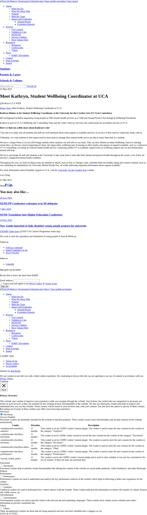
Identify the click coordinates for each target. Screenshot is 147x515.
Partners (15, 14)
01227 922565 (12, 253)
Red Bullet (15, 371)
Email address (6, 280)
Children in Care (19, 32)
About (8, 6)
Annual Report (24, 21)
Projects (9, 27)
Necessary (8, 414)
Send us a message (14, 247)
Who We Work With (20, 11)
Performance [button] (5, 473)
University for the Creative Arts (72, 170)
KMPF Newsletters (20, 55)
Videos (14, 50)
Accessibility (11, 366)
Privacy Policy (6, 378)
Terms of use (51, 283)
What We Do (17, 8)
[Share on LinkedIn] (10, 185)
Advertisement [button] (6, 495)
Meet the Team (18, 16)
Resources (10, 42)
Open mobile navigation (55, 1)
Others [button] (3, 505)
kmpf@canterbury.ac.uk (17, 250)
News (8, 53)
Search (9, 63)
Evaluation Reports (26, 24)
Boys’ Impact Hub (19, 40)
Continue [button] (4, 381)
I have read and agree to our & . (30, 283)
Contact (9, 58)
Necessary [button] (4, 411)
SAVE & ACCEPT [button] (9, 513)
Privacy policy (35, 283)
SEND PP (16, 34)
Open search (72, 1)
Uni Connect (17, 29)
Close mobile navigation (60, 289)
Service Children (19, 37)
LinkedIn (10, 264)
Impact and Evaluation (21, 19)
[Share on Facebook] (5, 185)
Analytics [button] (4, 484)
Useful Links (17, 47)
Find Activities (12, 60)
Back (46, 289)
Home (3, 108)
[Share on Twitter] (7, 185)
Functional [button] (5, 463)
